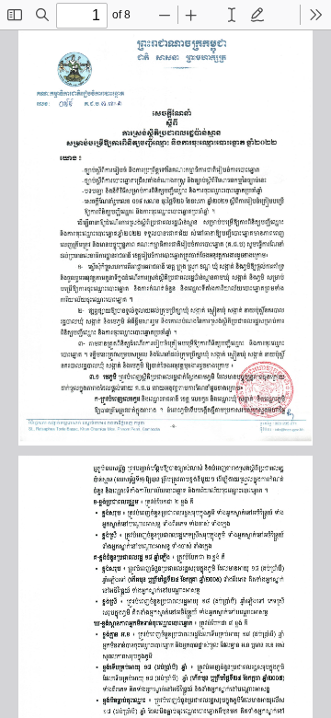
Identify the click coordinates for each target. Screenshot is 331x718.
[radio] (232, 15)
